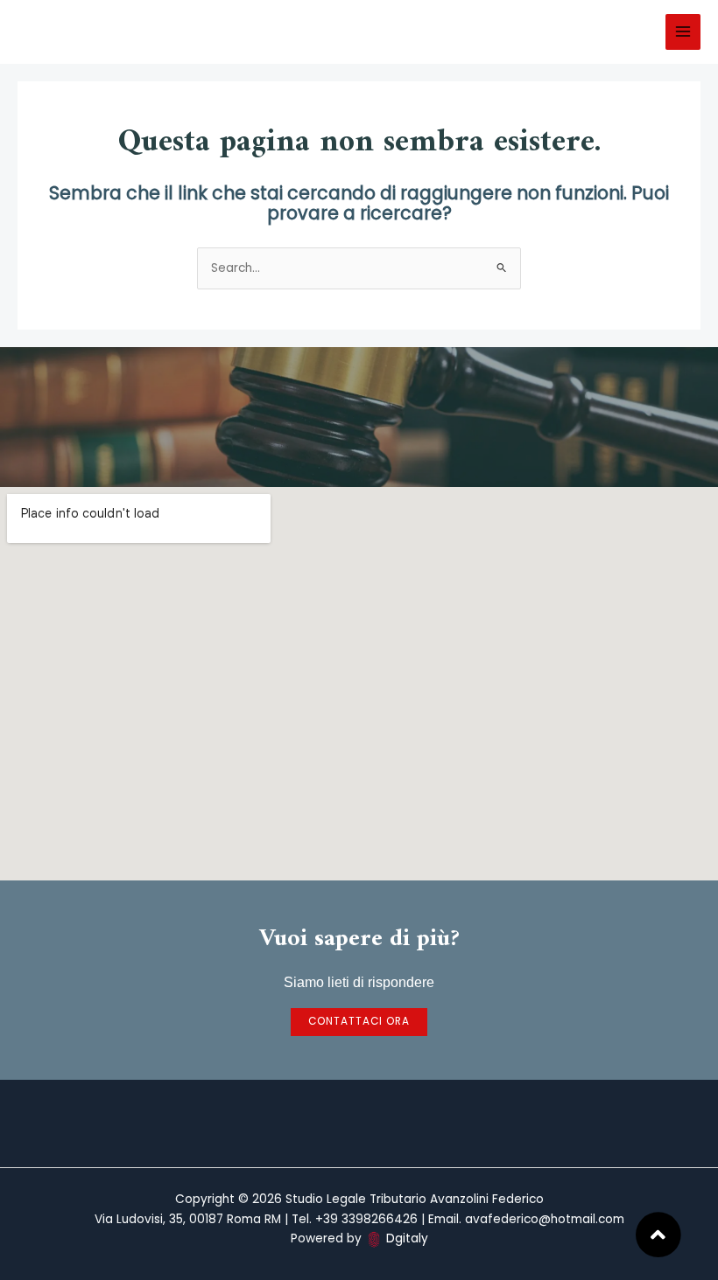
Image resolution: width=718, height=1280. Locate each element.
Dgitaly (407, 1238)
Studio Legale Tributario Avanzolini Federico (125, 31)
